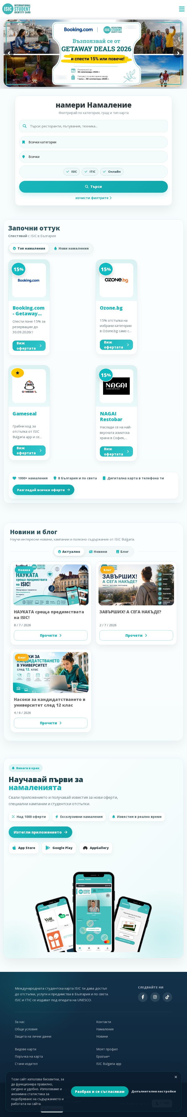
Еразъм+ (103, 1056)
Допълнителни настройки (153, 1091)
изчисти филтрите (92, 198)
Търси (96, 186)
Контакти (103, 1022)
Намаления (105, 1029)
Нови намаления (74, 248)
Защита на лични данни (33, 1036)
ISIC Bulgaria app (108, 1063)
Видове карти (25, 1049)
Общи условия (26, 1029)
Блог (124, 551)
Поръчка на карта (29, 1056)
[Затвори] (176, 1077)
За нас (20, 1022)
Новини (100, 551)
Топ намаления (31, 248)
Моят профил (107, 1049)
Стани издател (26, 1063)
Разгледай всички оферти (41, 490)
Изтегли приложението (38, 832)
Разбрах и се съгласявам (100, 1091)
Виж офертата (26, 346)
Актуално (71, 551)
